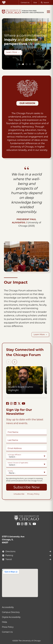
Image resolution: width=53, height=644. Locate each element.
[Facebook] (7, 403)
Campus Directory (11, 612)
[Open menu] (48, 11)
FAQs (4, 622)
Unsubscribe (19, 494)
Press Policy (8, 627)
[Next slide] (33, 64)
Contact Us (25, 2)
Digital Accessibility (11, 617)
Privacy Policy (33, 494)
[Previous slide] (19, 64)
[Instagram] (11, 403)
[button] (23, 64)
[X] (19, 403)
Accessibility (8, 607)
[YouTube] (23, 403)
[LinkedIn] (15, 403)
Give (35, 2)
